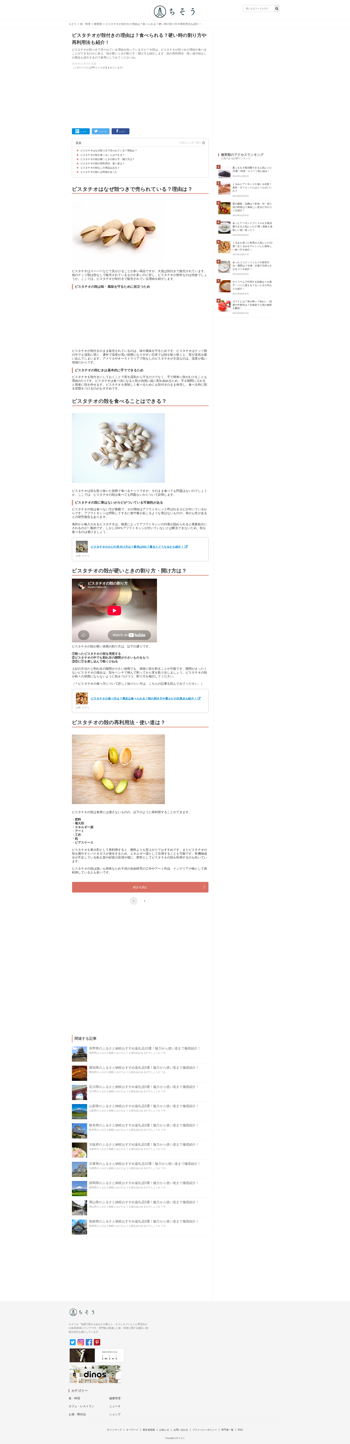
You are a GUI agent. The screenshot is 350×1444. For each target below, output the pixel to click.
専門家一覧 (227, 1429)
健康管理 (115, 1398)
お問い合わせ (180, 1429)
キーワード (132, 1429)
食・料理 (85, 23)
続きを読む (140, 887)
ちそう (73, 23)
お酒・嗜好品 (77, 1414)
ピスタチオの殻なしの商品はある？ (100, 167)
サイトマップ (114, 1429)
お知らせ (164, 1429)
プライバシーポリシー (204, 1429)
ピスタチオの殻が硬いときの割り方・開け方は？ (107, 159)
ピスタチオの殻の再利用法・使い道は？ (102, 163)
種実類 (98, 23)
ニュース (115, 1406)
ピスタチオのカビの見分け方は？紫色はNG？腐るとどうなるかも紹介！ (137, 546)
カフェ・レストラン (81, 1406)
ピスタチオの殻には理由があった (98, 172)
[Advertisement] (140, 98)
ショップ (115, 1414)
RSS (240, 1429)
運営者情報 (149, 1429)
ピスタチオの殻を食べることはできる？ (102, 155)
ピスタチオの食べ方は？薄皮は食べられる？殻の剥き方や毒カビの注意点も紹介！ (144, 698)
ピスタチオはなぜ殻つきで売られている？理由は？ (108, 150)
